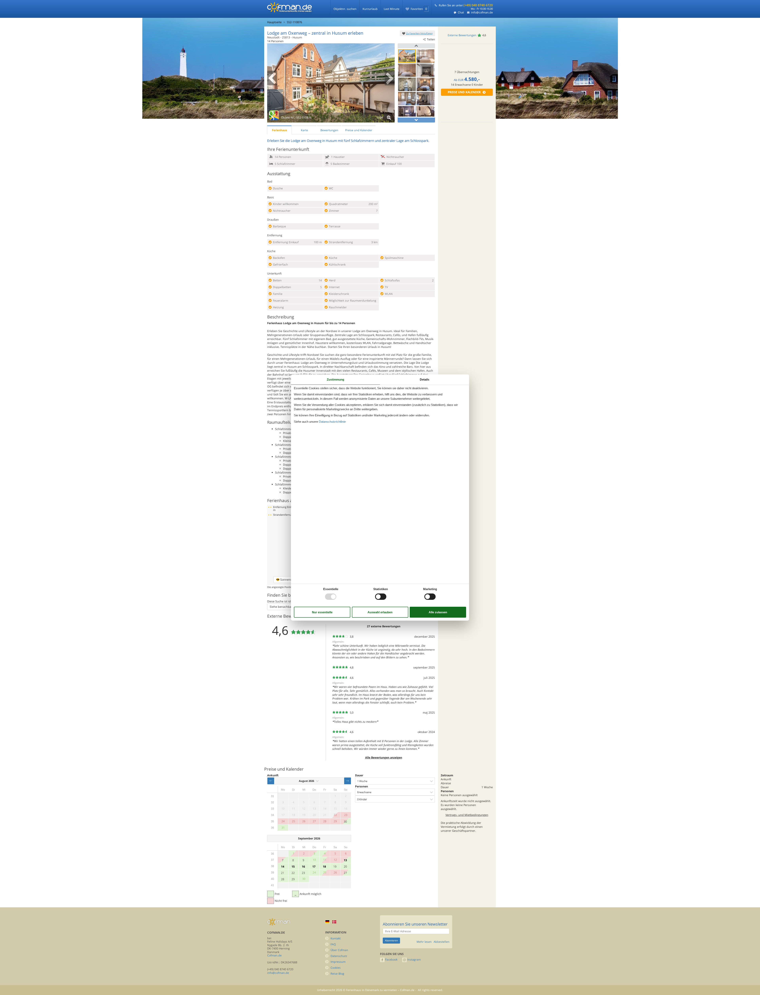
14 (282, 866)
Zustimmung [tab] (335, 379)
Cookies (336, 967)
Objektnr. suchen (344, 9)
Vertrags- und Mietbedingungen (467, 815)
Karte (304, 130)
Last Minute (391, 9)
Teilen (431, 39)
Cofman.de (274, 955)
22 (293, 873)
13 (345, 860)
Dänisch (334, 921)
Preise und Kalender (464, 92)
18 (324, 866)
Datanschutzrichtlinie (332, 421)
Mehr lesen (424, 942)
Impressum (338, 962)
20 (345, 866)
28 (282, 879)
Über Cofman (339, 950)
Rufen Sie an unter (466, 5)
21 (282, 873)
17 (313, 866)
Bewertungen (329, 130)
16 (303, 866)
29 (293, 879)
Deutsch (327, 921)
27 (345, 873)
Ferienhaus (279, 130)
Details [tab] (424, 379)
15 (293, 866)
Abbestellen (441, 942)
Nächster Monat (347, 781)
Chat (461, 12)
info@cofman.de (482, 12)
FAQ (333, 944)
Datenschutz (339, 956)
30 (345, 821)
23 (303, 873)
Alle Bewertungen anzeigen (383, 757)
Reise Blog (337, 973)
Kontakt (336, 938)
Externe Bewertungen (462, 35)
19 (334, 866)
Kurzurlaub (370, 9)
